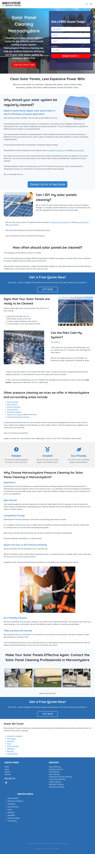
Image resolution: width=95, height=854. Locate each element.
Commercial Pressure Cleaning (60, 777)
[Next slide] (88, 678)
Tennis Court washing (15, 414)
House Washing (54, 767)
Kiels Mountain (12, 754)
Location (55, 46)
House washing (12, 402)
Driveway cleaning (13, 407)
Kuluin (9, 744)
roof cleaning (14, 225)
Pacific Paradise (13, 746)
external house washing (60, 222)
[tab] (40, 693)
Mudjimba (10, 741)
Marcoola (10, 751)
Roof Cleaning (54, 772)
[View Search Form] (91, 4)
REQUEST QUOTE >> (70, 56)
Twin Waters (11, 739)
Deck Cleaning (54, 774)
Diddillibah (11, 749)
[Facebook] (6, 782)
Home (6, 767)
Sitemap (7, 774)
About (6, 769)
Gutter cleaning (12, 409)
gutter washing (83, 222)
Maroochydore (13, 798)
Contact (7, 772)
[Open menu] (87, 4)
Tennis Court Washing (57, 779)
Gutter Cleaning (55, 782)
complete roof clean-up (56, 150)
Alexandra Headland (14, 736)
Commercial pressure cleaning (18, 417)
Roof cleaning (12, 404)
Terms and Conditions (52, 849)
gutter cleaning (78, 150)
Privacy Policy (40, 849)
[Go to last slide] (6, 678)
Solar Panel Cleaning (56, 787)
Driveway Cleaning (56, 769)
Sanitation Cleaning (56, 784)
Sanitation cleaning (14, 412)
